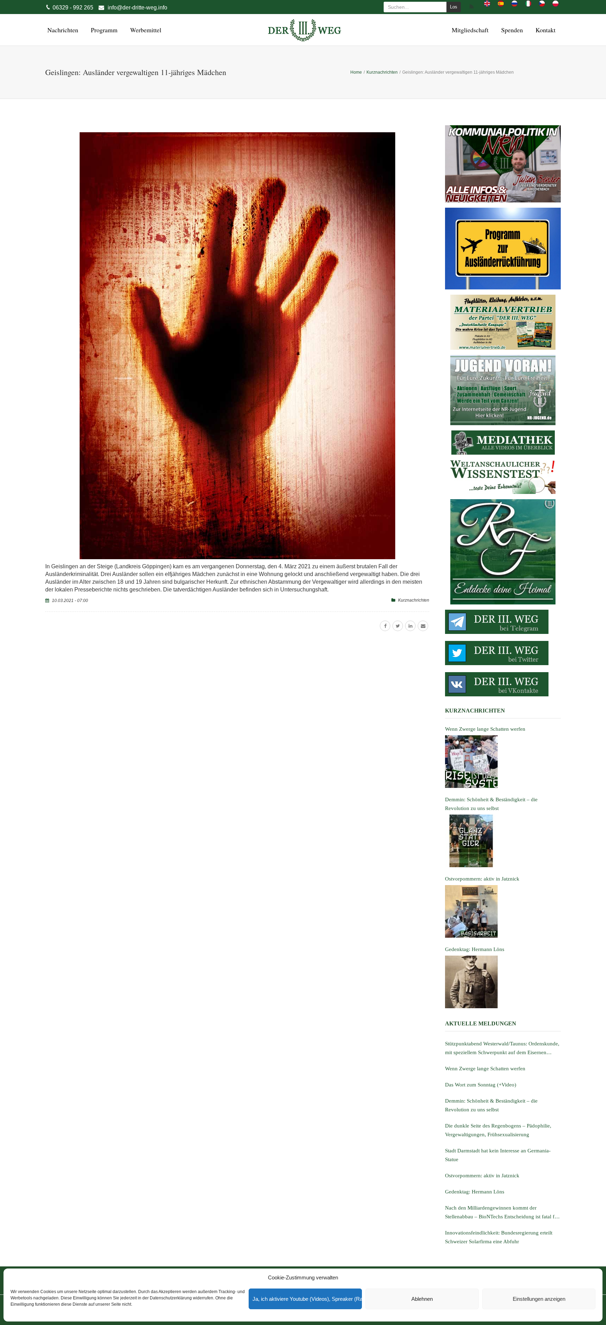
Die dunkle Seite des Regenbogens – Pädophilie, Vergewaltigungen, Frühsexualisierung (498, 1130)
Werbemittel (144, 30)
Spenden (511, 30)
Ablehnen (422, 1299)
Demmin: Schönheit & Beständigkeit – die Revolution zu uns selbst (491, 1105)
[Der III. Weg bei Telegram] (503, 622)
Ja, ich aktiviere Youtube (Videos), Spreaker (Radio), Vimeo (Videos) (307, 1299)
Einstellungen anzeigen (539, 1299)
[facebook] (385, 626)
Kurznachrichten (413, 600)
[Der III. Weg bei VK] (503, 684)
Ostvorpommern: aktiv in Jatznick (482, 1175)
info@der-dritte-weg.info (137, 8)
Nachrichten (61, 30)
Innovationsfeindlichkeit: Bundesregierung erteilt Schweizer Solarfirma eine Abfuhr (498, 1237)
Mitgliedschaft (469, 30)
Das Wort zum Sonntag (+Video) (480, 1085)
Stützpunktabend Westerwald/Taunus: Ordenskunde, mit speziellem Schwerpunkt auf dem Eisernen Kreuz (502, 1049)
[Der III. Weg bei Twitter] (503, 653)
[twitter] (397, 626)
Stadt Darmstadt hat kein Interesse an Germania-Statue (498, 1155)
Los (453, 6)
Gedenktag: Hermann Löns (474, 1191)
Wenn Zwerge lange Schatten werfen (485, 1068)
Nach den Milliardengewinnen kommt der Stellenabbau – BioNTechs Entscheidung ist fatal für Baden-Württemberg (502, 1213)
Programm (103, 30)
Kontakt (544, 30)
